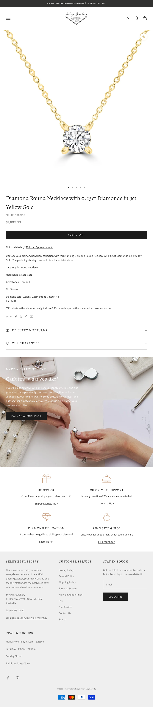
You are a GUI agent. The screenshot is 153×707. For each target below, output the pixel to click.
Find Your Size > (106, 541)
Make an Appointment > (39, 247)
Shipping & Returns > (46, 503)
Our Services (65, 607)
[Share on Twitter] (21, 316)
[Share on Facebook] (15, 316)
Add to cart (76, 234)
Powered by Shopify (87, 688)
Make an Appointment (26, 415)
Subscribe (116, 596)
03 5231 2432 (17, 610)
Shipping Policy (67, 582)
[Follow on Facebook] (8, 678)
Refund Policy (66, 576)
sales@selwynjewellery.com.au (30, 617)
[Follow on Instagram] (17, 678)
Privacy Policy (66, 570)
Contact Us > (107, 503)
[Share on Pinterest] (26, 316)
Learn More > (46, 541)
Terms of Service (67, 588)
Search (62, 619)
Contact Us (65, 613)
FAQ (61, 601)
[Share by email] (31, 316)
